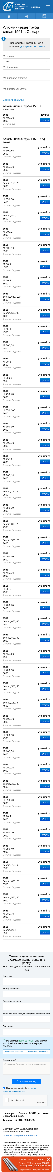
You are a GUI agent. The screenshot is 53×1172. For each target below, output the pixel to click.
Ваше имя (8, 976)
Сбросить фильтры (13, 100)
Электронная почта (12, 1001)
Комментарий (9, 1060)
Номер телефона (11, 988)
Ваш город (8, 1026)
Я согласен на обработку (19, 1089)
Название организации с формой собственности (26, 1013)
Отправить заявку (26, 1081)
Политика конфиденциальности (20, 1135)
